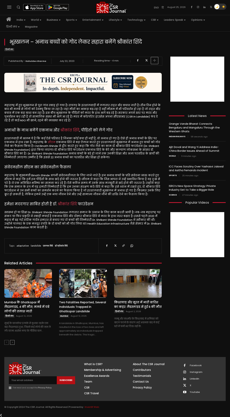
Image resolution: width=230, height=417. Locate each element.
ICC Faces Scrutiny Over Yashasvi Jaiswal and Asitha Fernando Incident (196, 168)
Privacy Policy (45, 387)
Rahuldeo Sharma (36, 61)
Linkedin (194, 378)
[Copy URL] (123, 245)
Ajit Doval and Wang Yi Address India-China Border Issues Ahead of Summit (194, 149)
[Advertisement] (197, 79)
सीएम (51, 142)
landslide (36, 245)
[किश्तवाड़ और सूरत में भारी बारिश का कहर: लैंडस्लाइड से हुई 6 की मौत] (138, 283)
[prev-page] (6, 342)
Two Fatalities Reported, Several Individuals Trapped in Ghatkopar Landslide (82, 306)
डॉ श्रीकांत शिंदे (61, 245)
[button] (18, 7)
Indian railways (177, 136)
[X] (210, 7)
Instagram (196, 372)
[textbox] (83, 166)
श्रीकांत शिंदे (69, 130)
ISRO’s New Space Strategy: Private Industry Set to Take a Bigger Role (192, 188)
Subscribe (65, 380)
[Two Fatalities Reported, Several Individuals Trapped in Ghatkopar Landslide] (83, 283)
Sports (173, 175)
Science (173, 195)
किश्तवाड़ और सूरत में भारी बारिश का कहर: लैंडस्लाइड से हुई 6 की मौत (138, 304)
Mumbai (64, 316)
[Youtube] (184, 392)
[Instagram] (198, 7)
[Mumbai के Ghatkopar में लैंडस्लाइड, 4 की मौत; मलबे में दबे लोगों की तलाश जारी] (28, 283)
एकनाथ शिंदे (48, 245)
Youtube (195, 392)
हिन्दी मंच (9, 49)
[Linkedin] (204, 7)
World (172, 156)
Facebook (196, 365)
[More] (154, 60)
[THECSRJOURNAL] (112, 7)
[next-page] (12, 342)
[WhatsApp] (131, 245)
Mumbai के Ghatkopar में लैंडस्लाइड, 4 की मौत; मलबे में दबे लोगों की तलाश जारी (26, 306)
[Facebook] (191, 7)
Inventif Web (92, 407)
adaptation (23, 245)
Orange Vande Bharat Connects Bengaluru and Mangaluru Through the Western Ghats (194, 127)
